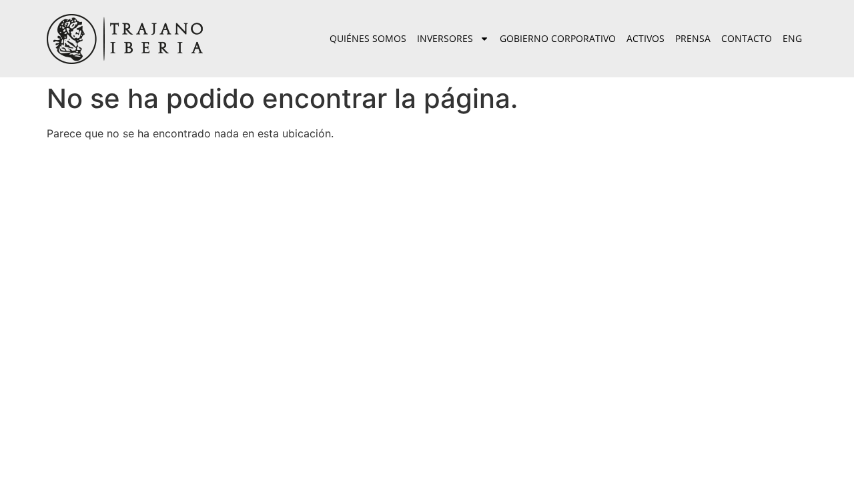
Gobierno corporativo (558, 38)
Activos (645, 38)
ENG (792, 38)
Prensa (693, 38)
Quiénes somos (368, 38)
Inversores (445, 38)
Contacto (746, 38)
